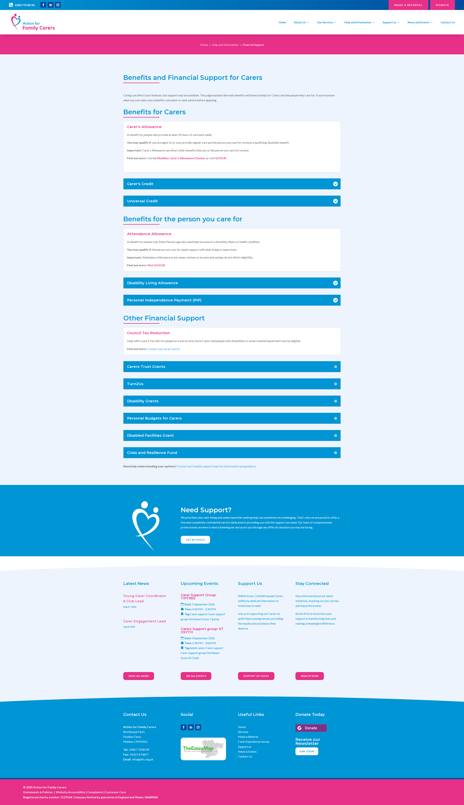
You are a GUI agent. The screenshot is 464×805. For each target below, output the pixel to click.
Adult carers (197, 648)
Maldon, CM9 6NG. (135, 741)
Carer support (198, 614)
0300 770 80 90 (24, 5)
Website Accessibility (70, 792)
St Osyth (193, 658)
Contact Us (448, 22)
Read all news (139, 675)
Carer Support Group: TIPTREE (198, 596)
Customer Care (115, 792)
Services (243, 731)
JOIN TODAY (307, 751)
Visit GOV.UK (156, 265)
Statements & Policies (38, 792)
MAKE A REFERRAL (408, 5)
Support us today (256, 675)
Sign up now (309, 675)
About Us (300, 22)
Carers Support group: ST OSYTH (202, 630)
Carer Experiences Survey (254, 741)
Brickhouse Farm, (134, 731)
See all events (196, 675)
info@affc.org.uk (142, 759)
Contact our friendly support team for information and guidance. (216, 466)
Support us (389, 22)
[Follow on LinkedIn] (50, 5)
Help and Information (357, 22)
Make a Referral (248, 736)
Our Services (325, 22)
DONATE (442, 5)
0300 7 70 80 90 (139, 749)
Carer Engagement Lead (144, 621)
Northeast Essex (199, 619)
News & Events (247, 751)
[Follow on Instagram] (58, 5)
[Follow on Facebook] (43, 5)
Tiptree (214, 619)
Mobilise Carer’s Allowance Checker (181, 158)
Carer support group (193, 652)
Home (282, 22)
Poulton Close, (132, 736)
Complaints (95, 792)
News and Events (418, 22)
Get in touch (195, 539)
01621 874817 (139, 754)
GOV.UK (220, 158)
